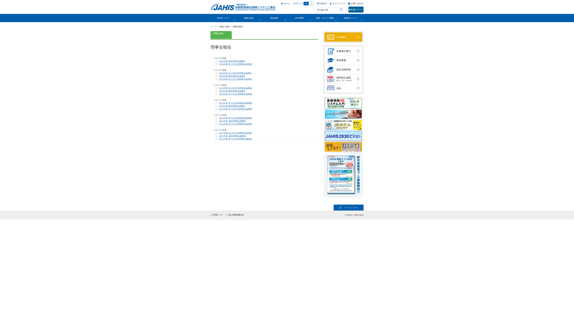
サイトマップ (339, 3)
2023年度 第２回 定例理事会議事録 (235, 103)
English (323, 3)
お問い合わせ (357, 3)
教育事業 (341, 60)
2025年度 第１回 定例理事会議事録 (235, 79)
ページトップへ (351, 207)
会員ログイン (357, 9)
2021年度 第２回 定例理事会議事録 (235, 132)
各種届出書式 (343, 51)
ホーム (287, 3)
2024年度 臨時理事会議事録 (232, 91)
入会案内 (341, 37)
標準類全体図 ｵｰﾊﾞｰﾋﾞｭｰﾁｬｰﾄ (344, 79)
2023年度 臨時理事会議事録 (232, 106)
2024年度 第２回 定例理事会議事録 (235, 88)
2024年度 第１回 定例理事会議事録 (235, 94)
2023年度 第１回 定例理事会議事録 (235, 109)
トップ (213, 26)
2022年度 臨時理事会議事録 (232, 120)
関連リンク (218, 215)
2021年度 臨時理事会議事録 (232, 135)
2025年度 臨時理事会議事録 (232, 76)
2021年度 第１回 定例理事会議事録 (235, 138)
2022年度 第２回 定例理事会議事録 (235, 117)
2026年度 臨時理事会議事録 (232, 61)
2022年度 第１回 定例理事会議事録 (235, 123)
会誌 (338, 88)
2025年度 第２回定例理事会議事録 (235, 73)
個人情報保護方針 (236, 215)
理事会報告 (218, 33)
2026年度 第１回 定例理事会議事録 (235, 64)
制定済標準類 (343, 69)
